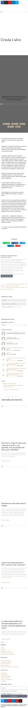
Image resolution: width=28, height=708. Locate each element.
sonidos (8, 353)
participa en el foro (7, 319)
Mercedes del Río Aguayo (14, 333)
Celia (9, 354)
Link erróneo (9, 342)
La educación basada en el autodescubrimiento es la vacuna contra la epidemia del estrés (13, 624)
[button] (6, 124)
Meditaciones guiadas (12, 337)
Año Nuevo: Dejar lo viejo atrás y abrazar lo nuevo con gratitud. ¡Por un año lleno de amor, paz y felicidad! (13, 446)
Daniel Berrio (11, 338)
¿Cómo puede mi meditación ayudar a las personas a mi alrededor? (16, 364)
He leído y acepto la (12, 307)
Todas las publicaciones (7, 276)
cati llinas (10, 343)
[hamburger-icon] (25, 8)
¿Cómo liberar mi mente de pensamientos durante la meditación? (16, 369)
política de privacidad (17, 307)
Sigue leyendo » (6, 461)
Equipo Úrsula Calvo (12, 360)
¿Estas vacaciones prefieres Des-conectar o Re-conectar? (13, 564)
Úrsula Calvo (11, 40)
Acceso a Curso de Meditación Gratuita (16, 332)
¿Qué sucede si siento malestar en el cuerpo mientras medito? (15, 374)
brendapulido (11, 350)
